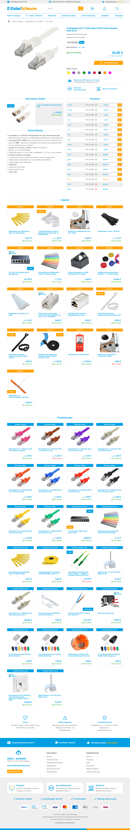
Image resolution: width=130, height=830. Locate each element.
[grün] (84, 73)
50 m (69, 179)
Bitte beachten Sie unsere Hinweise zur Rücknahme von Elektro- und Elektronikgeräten (65, 727)
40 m (69, 174)
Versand (120, 56)
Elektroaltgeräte (52, 772)
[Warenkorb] (116, 8)
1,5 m (69, 125)
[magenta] (110, 73)
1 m (69, 120)
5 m (69, 140)
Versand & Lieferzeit (53, 769)
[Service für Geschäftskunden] (92, 8)
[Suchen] (80, 8)
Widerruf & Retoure (92, 769)
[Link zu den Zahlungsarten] (65, 808)
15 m (69, 154)
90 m (69, 189)
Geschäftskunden (52, 760)
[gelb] (69, 73)
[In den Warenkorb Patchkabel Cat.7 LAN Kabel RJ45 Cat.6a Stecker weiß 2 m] (120, 129)
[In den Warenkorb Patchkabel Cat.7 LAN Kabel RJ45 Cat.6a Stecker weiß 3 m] (120, 134)
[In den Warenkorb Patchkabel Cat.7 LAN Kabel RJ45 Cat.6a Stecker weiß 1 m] (120, 119)
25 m (69, 164)
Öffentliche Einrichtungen (55, 763)
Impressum (90, 760)
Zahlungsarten (51, 766)
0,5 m (69, 115)
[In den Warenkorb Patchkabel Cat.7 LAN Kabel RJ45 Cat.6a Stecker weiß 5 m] (120, 139)
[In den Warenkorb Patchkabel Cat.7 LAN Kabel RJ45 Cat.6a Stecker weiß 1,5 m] (120, 124)
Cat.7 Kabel (81, 47)
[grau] (79, 73)
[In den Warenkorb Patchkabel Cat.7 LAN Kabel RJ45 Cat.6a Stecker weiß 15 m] (120, 154)
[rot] (94, 73)
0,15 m (70, 105)
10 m (69, 149)
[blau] (89, 73)
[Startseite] (9, 21)
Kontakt (49, 757)
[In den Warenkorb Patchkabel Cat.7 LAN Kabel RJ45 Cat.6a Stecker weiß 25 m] (120, 164)
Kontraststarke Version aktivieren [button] (65, 823)
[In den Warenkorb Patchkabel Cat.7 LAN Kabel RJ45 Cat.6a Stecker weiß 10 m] (120, 149)
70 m (69, 184)
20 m (69, 159)
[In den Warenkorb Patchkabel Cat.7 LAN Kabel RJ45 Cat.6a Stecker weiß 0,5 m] (120, 114)
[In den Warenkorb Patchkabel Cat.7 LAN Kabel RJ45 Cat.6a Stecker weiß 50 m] (120, 179)
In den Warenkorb (110, 62)
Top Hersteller (79, 799)
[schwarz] (100, 73)
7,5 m (69, 145)
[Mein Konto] (104, 8)
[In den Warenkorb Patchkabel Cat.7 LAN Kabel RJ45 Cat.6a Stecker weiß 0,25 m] (120, 109)
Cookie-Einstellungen (93, 772)
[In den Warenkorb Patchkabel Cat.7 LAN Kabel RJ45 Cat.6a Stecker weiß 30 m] (120, 169)
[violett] (74, 73)
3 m (69, 135)
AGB (87, 763)
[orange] (105, 73)
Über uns (89, 757)
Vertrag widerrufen (14, 771)
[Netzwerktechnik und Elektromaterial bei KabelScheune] (22, 8)
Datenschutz (90, 766)
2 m (69, 130)
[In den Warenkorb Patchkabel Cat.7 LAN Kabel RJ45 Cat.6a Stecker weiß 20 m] (120, 159)
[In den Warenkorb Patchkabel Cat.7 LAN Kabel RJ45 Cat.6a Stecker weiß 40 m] (120, 174)
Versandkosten (73, 814)
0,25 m (70, 110)
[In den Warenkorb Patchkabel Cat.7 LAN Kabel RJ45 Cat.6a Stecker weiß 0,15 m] (120, 105)
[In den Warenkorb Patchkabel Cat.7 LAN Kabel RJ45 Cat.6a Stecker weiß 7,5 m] (120, 144)
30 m (69, 169)
